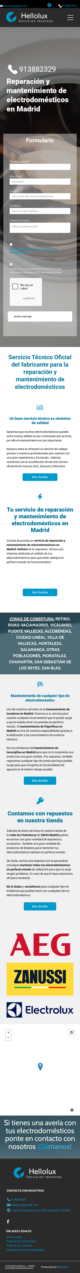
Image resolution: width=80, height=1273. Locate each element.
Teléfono (15, 205)
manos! (60, 1146)
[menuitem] (14, 1236)
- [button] (8, 1037)
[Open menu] (70, 18)
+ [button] (8, 1032)
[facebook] (49, 5)
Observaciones (19, 220)
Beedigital (62, 1267)
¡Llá (42, 1146)
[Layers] (71, 1032)
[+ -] (40, 1071)
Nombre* (16, 176)
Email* (14, 191)
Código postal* (19, 161)
